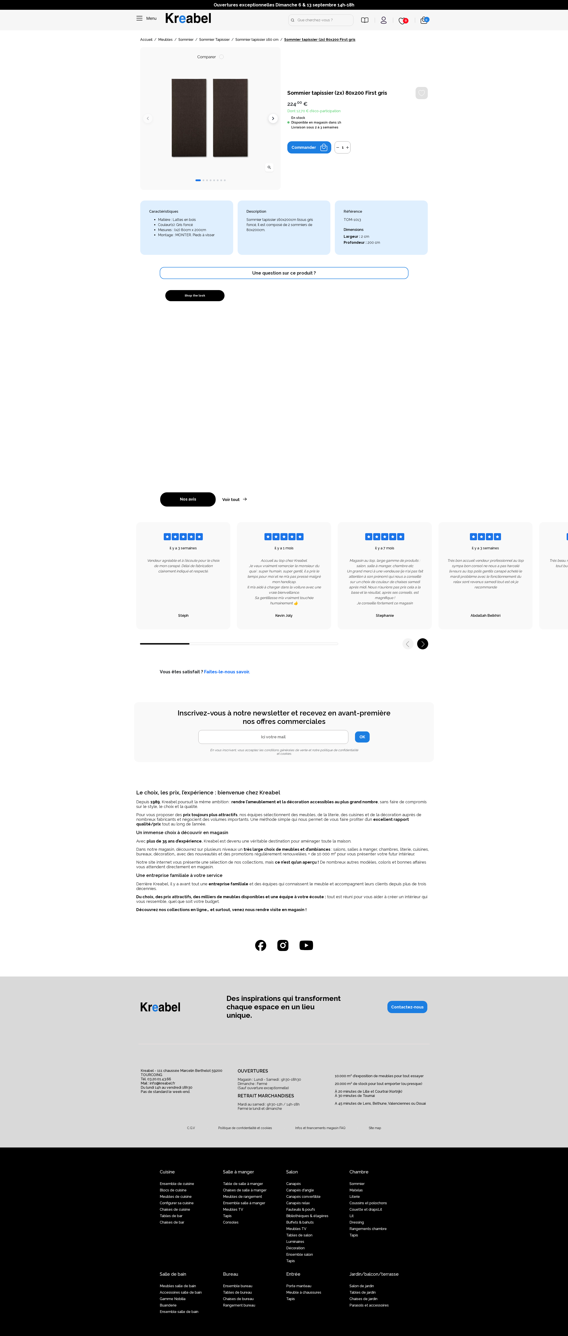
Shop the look (195, 295)
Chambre (359, 1172)
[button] (198, 180)
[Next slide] (273, 118)
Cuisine (167, 1172)
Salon (292, 1172)
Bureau (230, 1274)
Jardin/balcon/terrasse (374, 1274)
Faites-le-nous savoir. (227, 671)
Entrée (293, 1274)
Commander (304, 147)
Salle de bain (173, 1274)
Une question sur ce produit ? (284, 273)
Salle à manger (238, 1172)
